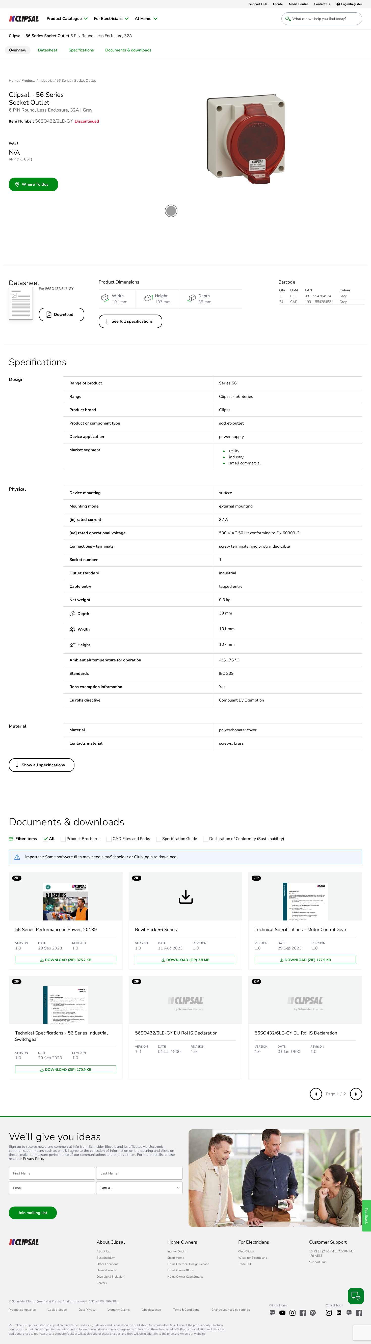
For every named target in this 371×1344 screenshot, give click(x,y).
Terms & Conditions (186, 1310)
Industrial (46, 81)
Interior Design (177, 1251)
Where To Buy (35, 184)
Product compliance (22, 1310)
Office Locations (107, 1264)
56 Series (64, 81)
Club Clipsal (246, 1251)
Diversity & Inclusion (110, 1277)
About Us (103, 1251)
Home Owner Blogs (180, 1270)
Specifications (81, 50)
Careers (102, 1283)
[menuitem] (67, 18)
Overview (17, 50)
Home (13, 81)
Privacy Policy (33, 1159)
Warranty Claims (119, 1310)
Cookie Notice (57, 1310)
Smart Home (175, 1258)
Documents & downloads (128, 50)
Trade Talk (245, 1264)
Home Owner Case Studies (185, 1277)
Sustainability (106, 1258)
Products (28, 81)
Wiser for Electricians (252, 1258)
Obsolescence (151, 1310)
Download (63, 314)
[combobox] (139, 1188)
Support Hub (318, 1262)
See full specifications (132, 321)
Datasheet (47, 50)
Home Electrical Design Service (188, 1264)
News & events (107, 1270)
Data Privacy (87, 1310)
